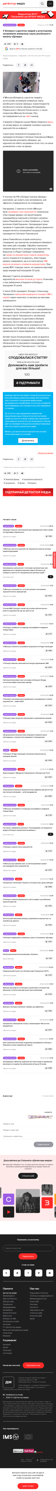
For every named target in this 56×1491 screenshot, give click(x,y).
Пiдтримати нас (33, 1365)
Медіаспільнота (10, 25)
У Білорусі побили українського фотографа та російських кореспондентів (26, 900)
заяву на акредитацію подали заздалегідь (27, 255)
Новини (21, 25)
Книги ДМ (34, 1301)
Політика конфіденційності (41, 1296)
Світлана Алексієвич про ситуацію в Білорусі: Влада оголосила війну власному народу (24, 681)
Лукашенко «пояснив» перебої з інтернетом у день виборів (28, 883)
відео (50, 122)
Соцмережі (9, 1340)
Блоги (6, 951)
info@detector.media (14, 1395)
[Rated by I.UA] (38, 1452)
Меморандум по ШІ (38, 1299)
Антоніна (7, 1324)
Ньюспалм (7, 1333)
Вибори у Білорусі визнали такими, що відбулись (23, 1007)
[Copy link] (31, 65)
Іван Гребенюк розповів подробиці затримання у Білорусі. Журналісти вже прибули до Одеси (27, 1044)
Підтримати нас (37, 1310)
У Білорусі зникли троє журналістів (17, 847)
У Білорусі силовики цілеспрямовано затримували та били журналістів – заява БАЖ (27, 700)
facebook (7, 1344)
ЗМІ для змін (8, 1301)
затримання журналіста (33, 479)
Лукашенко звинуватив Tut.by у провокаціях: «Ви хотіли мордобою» (26, 1024)
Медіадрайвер (9, 1307)
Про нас (34, 1288)
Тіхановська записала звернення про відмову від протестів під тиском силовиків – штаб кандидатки (28, 791)
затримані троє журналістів (22, 211)
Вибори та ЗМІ (9, 1318)
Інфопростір (8, 526)
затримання (10, 483)
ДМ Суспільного (10, 1299)
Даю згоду (28, 1486)
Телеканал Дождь (12, 479)
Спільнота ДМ (28, 1176)
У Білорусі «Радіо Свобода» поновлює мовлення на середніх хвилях (24, 755)
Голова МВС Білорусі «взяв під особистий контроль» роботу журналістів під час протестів (25, 609)
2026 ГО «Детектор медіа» (17, 1397)
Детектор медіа (10, 1293)
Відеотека (7, 1316)
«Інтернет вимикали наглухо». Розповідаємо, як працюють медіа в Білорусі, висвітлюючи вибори (27, 829)
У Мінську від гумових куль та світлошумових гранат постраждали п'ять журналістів (25, 865)
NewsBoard (8, 1310)
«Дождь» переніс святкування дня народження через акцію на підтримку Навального (28, 531)
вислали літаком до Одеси (28, 279)
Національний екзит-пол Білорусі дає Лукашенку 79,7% (26, 971)
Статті (20, 564)
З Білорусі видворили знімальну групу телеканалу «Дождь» (28, 937)
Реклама (34, 1304)
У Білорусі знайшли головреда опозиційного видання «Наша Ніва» (25, 628)
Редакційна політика (39, 1293)
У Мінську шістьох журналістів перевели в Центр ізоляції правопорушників (27, 550)
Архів (32, 1318)
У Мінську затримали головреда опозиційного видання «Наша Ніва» (26, 810)
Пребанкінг (8, 1304)
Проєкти (8, 1288)
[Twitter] (25, 65)
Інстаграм (7, 1353)
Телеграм (7, 1350)
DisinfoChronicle (9, 1313)
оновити (48, 1112)
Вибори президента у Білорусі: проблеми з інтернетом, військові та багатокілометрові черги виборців (26, 989)
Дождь (22, 483)
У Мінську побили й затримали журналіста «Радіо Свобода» (28, 646)
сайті (28, 116)
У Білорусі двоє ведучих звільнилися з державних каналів (27, 718)
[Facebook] (18, 65)
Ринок (6, 750)
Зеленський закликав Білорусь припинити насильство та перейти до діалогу (27, 919)
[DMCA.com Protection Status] (18, 1452)
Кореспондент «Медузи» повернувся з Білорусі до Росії (26, 773)
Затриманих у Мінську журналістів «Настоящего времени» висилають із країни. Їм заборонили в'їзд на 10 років (27, 1063)
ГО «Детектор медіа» (12, 1327)
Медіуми (6, 1336)
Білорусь (32, 483)
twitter (5, 1347)
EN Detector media (11, 1321)
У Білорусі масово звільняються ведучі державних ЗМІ (26, 663)
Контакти (34, 1307)
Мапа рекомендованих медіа (15, 1330)
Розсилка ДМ (36, 1316)
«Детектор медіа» (45, 453)
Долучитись (28, 440)
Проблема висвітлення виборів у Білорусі (20, 954)
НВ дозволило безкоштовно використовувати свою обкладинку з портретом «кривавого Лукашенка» (25, 736)
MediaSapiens (9, 1296)
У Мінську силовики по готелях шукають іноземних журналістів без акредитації (24, 590)
